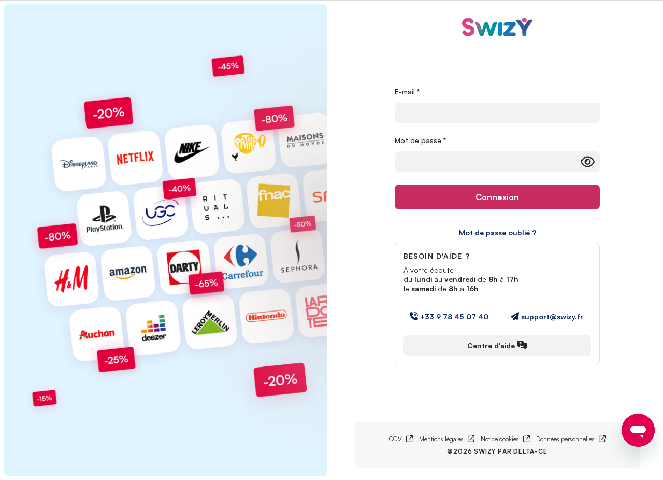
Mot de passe (420, 140)
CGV (401, 439)
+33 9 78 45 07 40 (454, 316)
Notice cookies (505, 439)
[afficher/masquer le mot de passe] (587, 161)
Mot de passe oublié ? (497, 232)
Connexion (497, 197)
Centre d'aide (491, 345)
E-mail (407, 91)
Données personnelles (571, 439)
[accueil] (497, 28)
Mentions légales (446, 439)
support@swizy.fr (552, 316)
